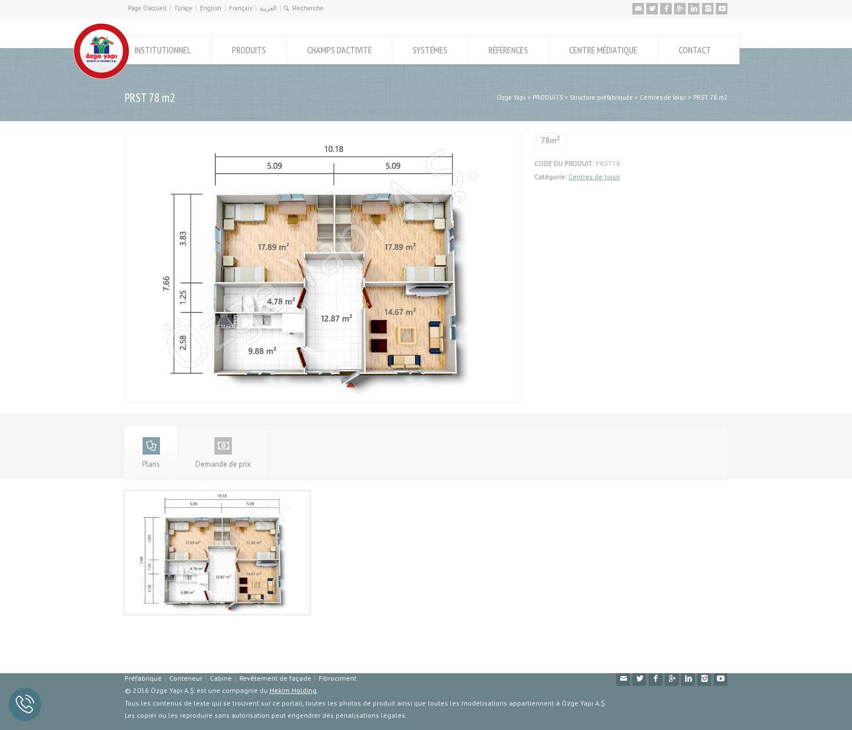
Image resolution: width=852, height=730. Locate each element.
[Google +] (680, 8)
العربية (268, 8)
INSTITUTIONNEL (162, 50)
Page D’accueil (147, 8)
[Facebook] (666, 8)
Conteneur (185, 678)
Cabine (221, 678)
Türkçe (183, 8)
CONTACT (695, 50)
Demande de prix (223, 464)
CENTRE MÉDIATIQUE (603, 50)
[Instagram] (707, 8)
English (210, 8)
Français (240, 8)
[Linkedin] (694, 8)
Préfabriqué (143, 678)
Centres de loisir (594, 176)
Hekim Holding (293, 690)
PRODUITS (249, 50)
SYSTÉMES (430, 50)
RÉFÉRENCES (508, 50)
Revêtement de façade (275, 678)
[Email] (638, 8)
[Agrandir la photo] (323, 139)
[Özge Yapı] (101, 76)
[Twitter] (652, 8)
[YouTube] (721, 8)
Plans (151, 464)
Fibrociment (337, 678)
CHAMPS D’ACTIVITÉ (339, 50)
